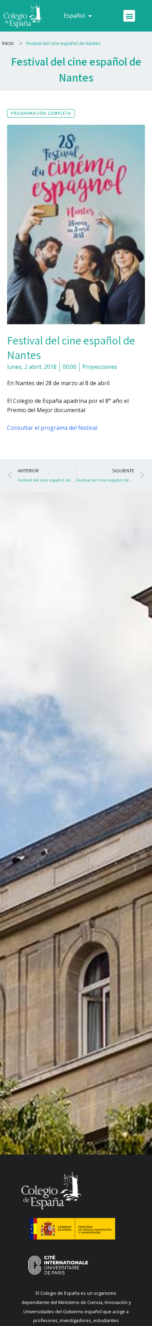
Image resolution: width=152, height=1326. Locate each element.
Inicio (8, 43)
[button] (129, 16)
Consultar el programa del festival (52, 428)
